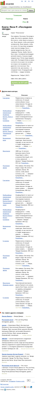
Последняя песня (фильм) (10, 365)
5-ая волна (6, 98)
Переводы (9, 19)
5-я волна (6, 241)
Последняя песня (7, 320)
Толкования (17, 15)
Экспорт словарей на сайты (7, 387)
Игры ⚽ (25, 22)
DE (25, 1)
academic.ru (7, 3)
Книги (25, 19)
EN (22, 1)
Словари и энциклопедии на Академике (15, 7)
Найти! (31, 10)
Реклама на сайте (20, 381)
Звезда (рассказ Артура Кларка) (12, 354)
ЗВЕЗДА (4, 338)
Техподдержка (12, 381)
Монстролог (6, 151)
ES (29, 1)
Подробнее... (26, 108)
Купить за (19, 83)
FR (32, 1)
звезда (4, 325)
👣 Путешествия (4, 384)
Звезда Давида (7, 316)
